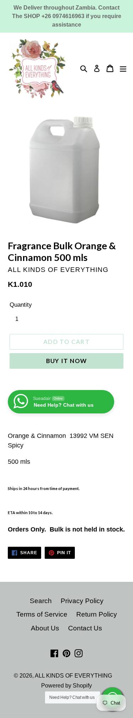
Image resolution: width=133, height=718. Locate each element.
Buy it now (66, 360)
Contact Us (85, 628)
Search (41, 601)
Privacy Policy (82, 601)
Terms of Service (41, 614)
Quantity (21, 304)
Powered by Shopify (66, 686)
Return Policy (96, 614)
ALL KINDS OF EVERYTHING (73, 676)
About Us (45, 628)
